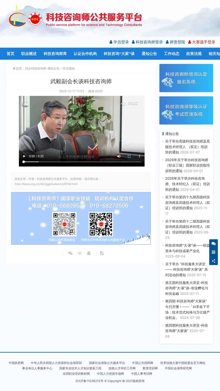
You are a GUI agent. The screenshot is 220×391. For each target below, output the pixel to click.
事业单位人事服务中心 (37, 368)
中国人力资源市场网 (110, 373)
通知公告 (149, 54)
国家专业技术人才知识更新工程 (80, 368)
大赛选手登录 (203, 42)
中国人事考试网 (141, 373)
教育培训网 (150, 368)
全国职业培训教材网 (76, 373)
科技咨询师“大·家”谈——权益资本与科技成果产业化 (187, 250)
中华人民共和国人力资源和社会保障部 (56, 363)
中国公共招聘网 (142, 363)
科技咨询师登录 (149, 42)
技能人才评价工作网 (122, 368)
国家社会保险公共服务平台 (107, 363)
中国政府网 (16, 363)
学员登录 (120, 42)
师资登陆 (177, 42)
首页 (10, 54)
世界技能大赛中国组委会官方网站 (182, 363)
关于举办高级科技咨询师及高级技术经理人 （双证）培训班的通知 (187, 146)
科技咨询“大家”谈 (119, 54)
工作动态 (171, 54)
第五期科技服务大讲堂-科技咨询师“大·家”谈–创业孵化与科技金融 (186, 288)
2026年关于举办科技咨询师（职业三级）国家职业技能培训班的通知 (187, 165)
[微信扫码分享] (70, 253)
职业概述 (29, 54)
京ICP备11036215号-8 (91, 381)
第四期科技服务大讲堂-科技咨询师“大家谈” (186, 330)
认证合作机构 (85, 54)
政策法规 (194, 54)
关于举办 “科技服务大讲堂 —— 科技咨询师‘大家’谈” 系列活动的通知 (186, 269)
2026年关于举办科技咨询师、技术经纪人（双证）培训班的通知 (187, 183)
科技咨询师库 (55, 54)
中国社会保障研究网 (178, 368)
